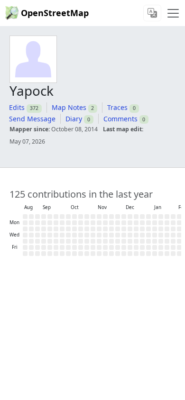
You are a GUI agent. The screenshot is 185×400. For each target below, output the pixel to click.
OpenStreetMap (55, 12)
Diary (73, 118)
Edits (17, 107)
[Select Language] (152, 13)
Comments (120, 118)
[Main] (173, 13)
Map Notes (69, 107)
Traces (117, 107)
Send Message (32, 118)
